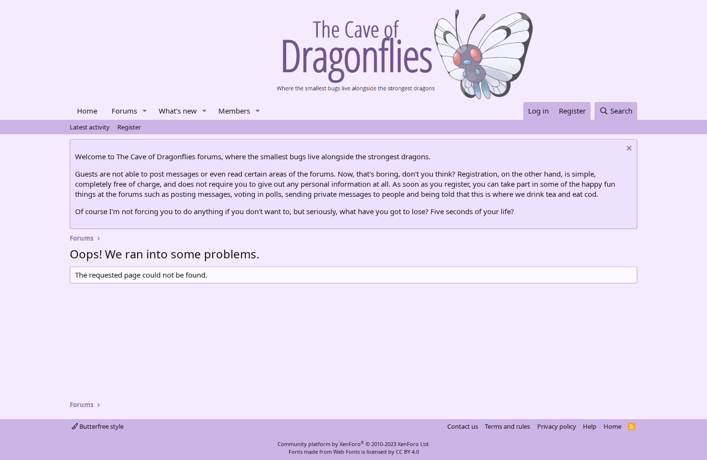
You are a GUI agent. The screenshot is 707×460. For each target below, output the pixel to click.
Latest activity (90, 127)
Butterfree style (101, 426)
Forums (124, 110)
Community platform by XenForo (354, 443)
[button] (145, 111)
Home (87, 110)
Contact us (462, 426)
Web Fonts (346, 451)
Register (129, 127)
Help (589, 426)
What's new (178, 110)
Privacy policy (556, 426)
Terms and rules (507, 426)
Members (234, 110)
